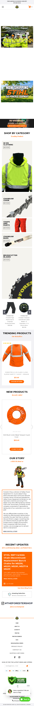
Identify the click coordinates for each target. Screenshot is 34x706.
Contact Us (17, 649)
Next (32, 359)
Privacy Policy (16, 646)
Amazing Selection (18, 593)
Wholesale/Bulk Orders (17, 643)
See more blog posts (25, 588)
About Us (17, 626)
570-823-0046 (17, 3)
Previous (1, 359)
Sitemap (29, 704)
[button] (5, 6)
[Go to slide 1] (5, 312)
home (17, 623)
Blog (17, 640)
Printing (17, 633)
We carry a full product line (19, 595)
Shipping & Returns (17, 653)
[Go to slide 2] (29, 312)
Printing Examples (17, 636)
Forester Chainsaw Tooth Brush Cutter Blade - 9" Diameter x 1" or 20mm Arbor (24, 321)
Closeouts (17, 630)
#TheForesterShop (19, 603)
